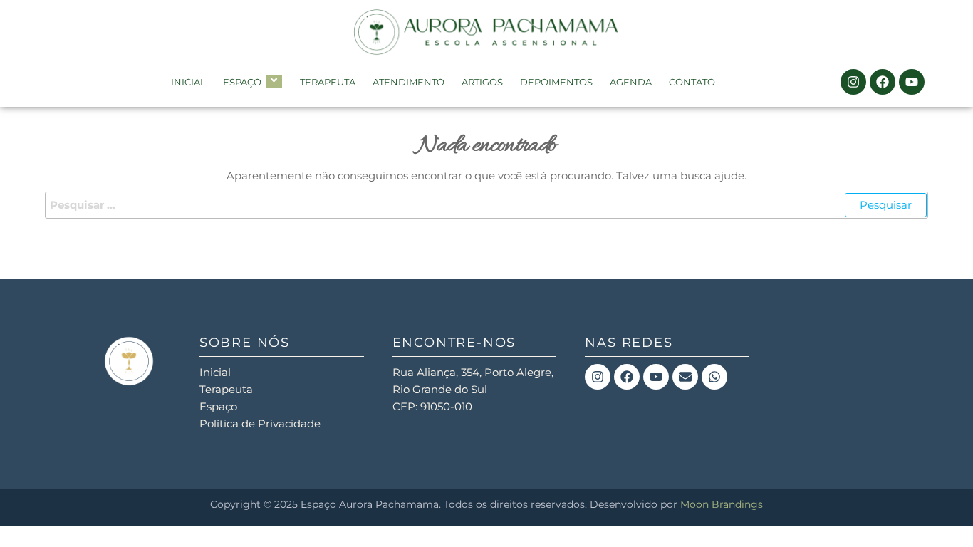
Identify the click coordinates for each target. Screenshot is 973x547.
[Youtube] (912, 82)
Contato (692, 82)
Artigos (482, 82)
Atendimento (408, 82)
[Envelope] (685, 377)
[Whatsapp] (714, 377)
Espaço (242, 82)
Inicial (188, 82)
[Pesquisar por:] (486, 205)
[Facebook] (882, 82)
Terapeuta (327, 82)
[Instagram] (853, 82)
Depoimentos (556, 82)
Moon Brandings (721, 504)
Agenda (631, 82)
